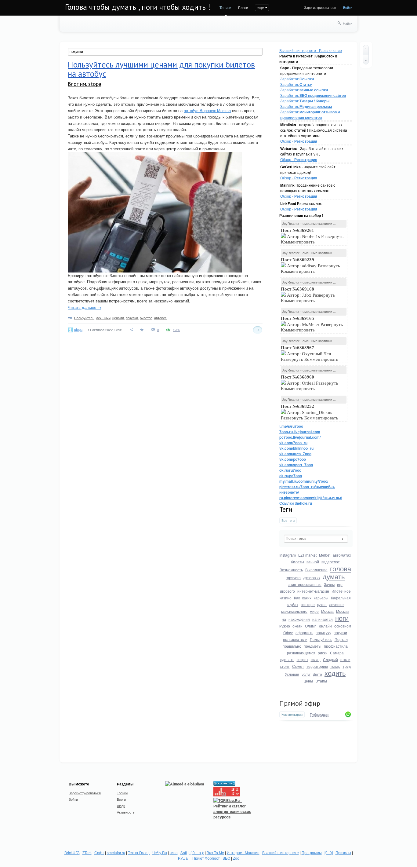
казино (286, 597)
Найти (347, 23)
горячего (293, 577)
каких (306, 597)
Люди (121, 805)
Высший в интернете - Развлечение (310, 50)
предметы (312, 646)
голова (340, 568)
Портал (341, 639)
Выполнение (316, 569)
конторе (308, 604)
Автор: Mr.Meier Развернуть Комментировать (312, 324)
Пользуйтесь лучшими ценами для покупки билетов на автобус (161, 69)
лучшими (103, 317)
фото (317, 674)
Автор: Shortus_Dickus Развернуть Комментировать (310, 412)
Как (297, 597)
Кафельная (341, 597)
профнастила (336, 646)
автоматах (342, 555)
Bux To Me (215, 852)
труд (347, 666)
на (284, 619)
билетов (146, 317)
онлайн (325, 625)
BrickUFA (72, 852)
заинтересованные (304, 584)
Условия (292, 674)
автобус (160, 317)
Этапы (321, 680)
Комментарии (292, 714)
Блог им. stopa (84, 83)
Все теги (288, 520)
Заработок (297, 78)
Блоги (243, 7)
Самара (337, 652)
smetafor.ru (116, 852)
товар (335, 666)
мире (314, 611)
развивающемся (301, 652)
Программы (312, 852)
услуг (306, 674)
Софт (99, 852)
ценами (118, 317)
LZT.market (307, 555)
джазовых (311, 577)
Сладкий (330, 659)
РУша (183, 858)
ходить (335, 673)
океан (297, 625)
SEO (226, 858)
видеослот (330, 561)
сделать (287, 659)
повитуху (323, 632)
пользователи (295, 639)
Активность (126, 812)
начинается (322, 619)
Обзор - (298, 141)
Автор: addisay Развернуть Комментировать (310, 265)
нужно (284, 625)
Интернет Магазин (243, 852)
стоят (285, 666)
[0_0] (329, 852)
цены (308, 680)
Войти (347, 7)
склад (316, 659)
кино (174, 852)
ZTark (87, 852)
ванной (312, 561)
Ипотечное (341, 591)
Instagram (287, 555)
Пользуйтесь (321, 639)
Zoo (236, 858)
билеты (297, 561)
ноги (342, 618)
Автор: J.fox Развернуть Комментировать (308, 295)
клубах (292, 604)
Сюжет (298, 666)
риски (323, 652)
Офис (288, 632)
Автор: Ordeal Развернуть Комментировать (309, 383)
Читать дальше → (84, 307)
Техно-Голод (139, 852)
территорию (317, 666)
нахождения (299, 619)
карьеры (321, 597)
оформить (304, 632)
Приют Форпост (206, 858)
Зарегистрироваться (320, 7)
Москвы (342, 611)
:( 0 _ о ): (197, 852)
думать (334, 576)
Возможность (291, 569)
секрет (302, 659)
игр (340, 584)
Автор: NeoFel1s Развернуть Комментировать (312, 236)
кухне (322, 604)
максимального (294, 611)
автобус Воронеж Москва (207, 110)
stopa (78, 329)
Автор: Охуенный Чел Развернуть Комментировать (310, 353)
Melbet (324, 555)
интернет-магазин (313, 591)
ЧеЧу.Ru (159, 852)
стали (345, 659)
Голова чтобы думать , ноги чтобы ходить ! (137, 7)
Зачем (329, 584)
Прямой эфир (299, 703)
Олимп (311, 625)
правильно (292, 646)
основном (342, 625)
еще (260, 7)
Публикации (319, 714)
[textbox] (316, 539)
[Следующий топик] (366, 59)
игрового (287, 591)
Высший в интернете (280, 852)
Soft (183, 852)
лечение (336, 604)
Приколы (343, 852)
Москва (327, 611)
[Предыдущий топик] (366, 50)
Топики (225, 7)
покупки (340, 632)
